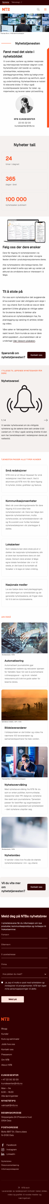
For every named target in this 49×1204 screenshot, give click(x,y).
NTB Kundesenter (24, 119)
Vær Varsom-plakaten (24, 340)
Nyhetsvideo (12, 855)
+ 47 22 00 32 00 (10, 1079)
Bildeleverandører (16, 727)
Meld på (13, 999)
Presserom (6, 1054)
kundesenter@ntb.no (11, 1083)
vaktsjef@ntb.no (9, 1105)
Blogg (4, 1028)
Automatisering (14, 660)
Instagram (12, 1149)
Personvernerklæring (10, 1165)
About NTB (6, 1064)
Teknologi (15, 2)
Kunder (4, 1033)
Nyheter (5, 2)
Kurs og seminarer (10, 1039)
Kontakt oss (36, 355)
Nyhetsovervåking (16, 784)
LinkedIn (11, 1154)
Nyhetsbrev (6, 1161)
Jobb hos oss (8, 1044)
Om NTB (5, 1059)
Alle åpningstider (9, 1095)
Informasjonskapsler (10, 1169)
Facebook (12, 1145)
